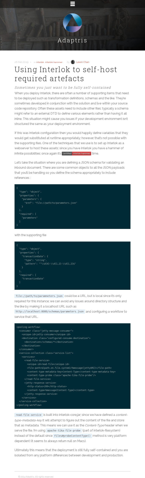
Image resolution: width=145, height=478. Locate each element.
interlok (40, 62)
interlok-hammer (53, 62)
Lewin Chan (82, 62)
